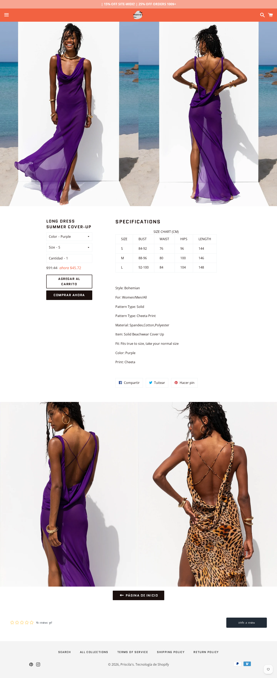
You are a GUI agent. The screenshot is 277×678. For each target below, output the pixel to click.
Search (64, 652)
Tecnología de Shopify (152, 664)
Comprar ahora (69, 295)
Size (52, 247)
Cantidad (56, 258)
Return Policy (206, 652)
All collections (94, 652)
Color (53, 236)
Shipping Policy (171, 652)
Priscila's (127, 664)
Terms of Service (132, 652)
